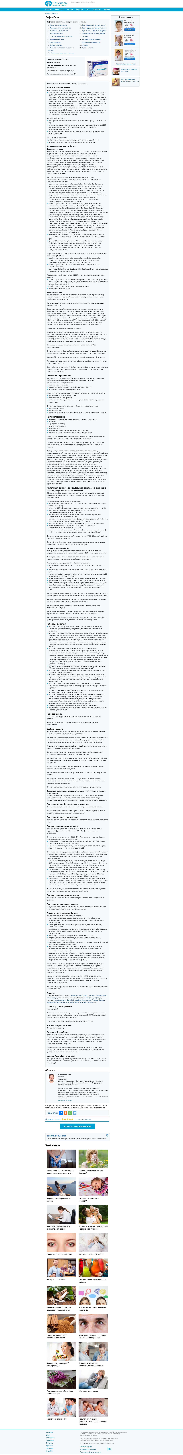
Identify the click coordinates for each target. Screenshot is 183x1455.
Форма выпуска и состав (58, 25)
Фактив (90, 1002)
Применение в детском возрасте (62, 53)
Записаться (129, 29)
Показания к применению (59, 31)
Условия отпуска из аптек (91, 42)
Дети (87, 9)
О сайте (49, 1451)
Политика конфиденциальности (90, 1452)
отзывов (127, 41)
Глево (104, 996)
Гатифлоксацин (52, 998)
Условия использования (88, 1449)
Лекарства (59, 9)
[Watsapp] (70, 1113)
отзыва (127, 26)
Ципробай (70, 1000)
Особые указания (56, 45)
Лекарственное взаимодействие (93, 34)
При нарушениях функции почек (93, 25)
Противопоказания (56, 34)
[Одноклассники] (65, 1113)
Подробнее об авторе (65, 1100)
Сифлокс (66, 1002)
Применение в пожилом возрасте (94, 31)
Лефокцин (97, 998)
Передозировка (54, 42)
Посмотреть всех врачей (125, 64)
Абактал (85, 996)
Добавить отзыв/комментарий (77, 1126)
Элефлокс (83, 1002)
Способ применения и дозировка (61, 36)
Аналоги (85, 36)
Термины (106, 9)
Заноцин (92, 996)
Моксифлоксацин (60, 1000)
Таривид (101, 1000)
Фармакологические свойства (60, 28)
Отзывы (85, 45)
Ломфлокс (89, 998)
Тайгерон (59, 1002)
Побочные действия (57, 39)
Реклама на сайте (86, 1446)
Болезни (48, 9)
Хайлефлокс (74, 1002)
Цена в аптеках (87, 48)
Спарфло (77, 1000)
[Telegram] (74, 1113)
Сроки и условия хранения (91, 39)
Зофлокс (99, 996)
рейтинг (132, 26)
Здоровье (96, 9)
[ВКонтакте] (61, 1113)
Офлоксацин (51, 1002)
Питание (70, 9)
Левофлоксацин (76, 996)
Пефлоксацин (86, 1000)
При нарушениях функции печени (94, 28)
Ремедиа (95, 1000)
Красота (79, 9)
